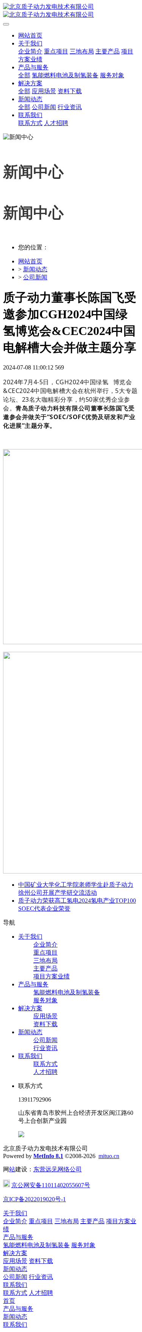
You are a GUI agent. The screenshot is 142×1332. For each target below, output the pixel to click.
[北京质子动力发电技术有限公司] (71, 11)
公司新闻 (35, 277)
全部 (24, 75)
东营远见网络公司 (57, 1169)
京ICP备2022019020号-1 (34, 1199)
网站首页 (30, 35)
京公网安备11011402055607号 (50, 1185)
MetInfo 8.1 (48, 1156)
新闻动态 (35, 269)
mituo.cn (108, 1156)
